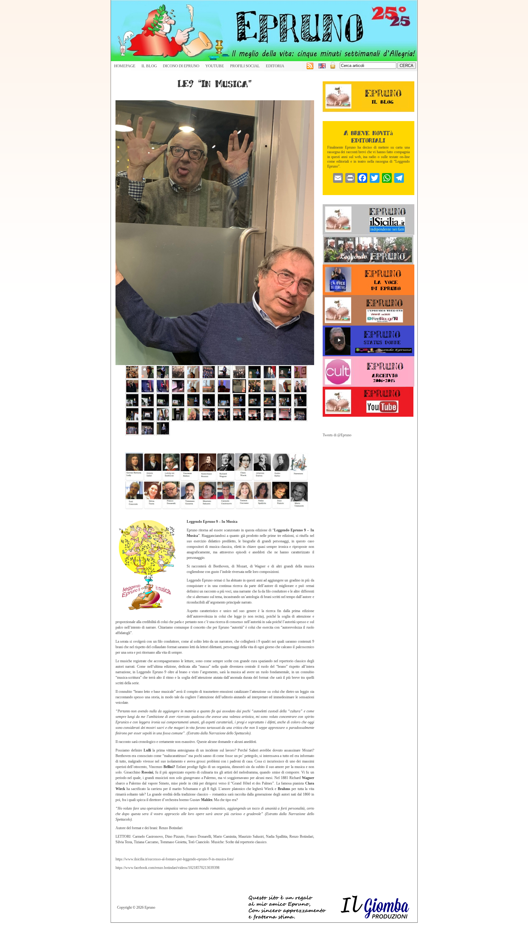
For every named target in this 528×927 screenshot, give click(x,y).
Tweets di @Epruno (337, 435)
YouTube (214, 66)
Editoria (275, 66)
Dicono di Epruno (181, 66)
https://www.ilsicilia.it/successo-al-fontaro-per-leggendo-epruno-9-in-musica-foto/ (175, 859)
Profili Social (245, 66)
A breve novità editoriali (368, 136)
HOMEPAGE (124, 66)
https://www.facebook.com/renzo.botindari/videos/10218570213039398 (167, 868)
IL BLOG (149, 66)
